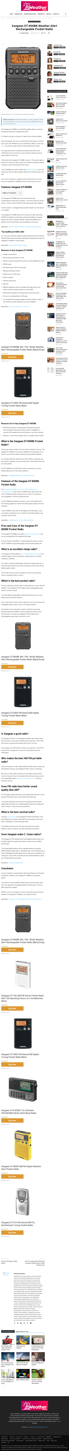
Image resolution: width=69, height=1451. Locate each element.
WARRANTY (49, 1437)
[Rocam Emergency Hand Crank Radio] (50, 129)
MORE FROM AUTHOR (22, 1331)
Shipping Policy (57, 1437)
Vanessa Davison (25, 33)
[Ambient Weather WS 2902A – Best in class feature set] (50, 160)
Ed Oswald (57, 52)
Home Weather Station (30, 14)
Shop (48, 1440)
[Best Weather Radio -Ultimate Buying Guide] (34, 1410)
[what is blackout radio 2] (23, 1373)
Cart (9, 1442)
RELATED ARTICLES (8, 1331)
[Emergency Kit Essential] (38, 1340)
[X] (32, 37)
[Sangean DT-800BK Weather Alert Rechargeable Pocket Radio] (50, 223)
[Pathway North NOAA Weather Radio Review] (50, 176)
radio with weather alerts (32, 534)
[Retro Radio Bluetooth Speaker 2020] (38, 1356)
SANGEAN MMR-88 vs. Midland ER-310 (21, 475)
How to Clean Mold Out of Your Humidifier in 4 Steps (7, 1381)
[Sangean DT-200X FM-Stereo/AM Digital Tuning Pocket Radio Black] (23, 367)
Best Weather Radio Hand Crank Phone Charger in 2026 (6, 1347)
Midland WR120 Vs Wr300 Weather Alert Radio (61, 207)
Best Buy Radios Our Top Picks (19, 306)
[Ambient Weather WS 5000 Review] (50, 135)
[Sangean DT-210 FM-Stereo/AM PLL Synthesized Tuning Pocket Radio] (23, 1187)
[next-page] (5, 1387)
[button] (65, 14)
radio (2, 146)
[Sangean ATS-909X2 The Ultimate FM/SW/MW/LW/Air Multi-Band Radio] (23, 1075)
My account (19, 1437)
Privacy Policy (40, 1437)
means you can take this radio (26, 778)
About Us (48, 14)
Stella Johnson (58, 65)
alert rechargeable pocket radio (30, 554)
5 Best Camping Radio (16, 863)
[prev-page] (2, 1387)
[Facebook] (28, 37)
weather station (31, 169)
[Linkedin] (21, 1323)
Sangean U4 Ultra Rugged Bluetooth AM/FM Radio (25, 899)
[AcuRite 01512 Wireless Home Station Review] (50, 121)
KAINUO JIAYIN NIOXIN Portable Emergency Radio (25, 227)
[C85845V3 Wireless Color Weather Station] (50, 183)
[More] (41, 37)
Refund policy (4, 1438)
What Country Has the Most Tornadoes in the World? (7, 1364)
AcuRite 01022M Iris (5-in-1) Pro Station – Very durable (62, 191)
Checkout (3, 1442)
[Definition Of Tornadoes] (7, 1356)
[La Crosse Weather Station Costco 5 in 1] (50, 98)
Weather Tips (41, 14)
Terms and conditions (15, 1438)
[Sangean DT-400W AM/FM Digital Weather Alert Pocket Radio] (23, 1131)
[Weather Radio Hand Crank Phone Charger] (7, 1340)
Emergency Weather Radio (12, 18)
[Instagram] (18, 1323)
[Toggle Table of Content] (19, 193)
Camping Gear (18, 14)
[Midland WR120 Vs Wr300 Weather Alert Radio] (50, 206)
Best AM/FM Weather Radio (18, 245)
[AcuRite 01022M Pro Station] (50, 192)
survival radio (11, 817)
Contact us (56, 14)
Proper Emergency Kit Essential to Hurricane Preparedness (37, 1347)
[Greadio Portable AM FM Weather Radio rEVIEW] (50, 113)
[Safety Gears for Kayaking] (23, 1340)
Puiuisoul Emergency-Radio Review (9, 1262)
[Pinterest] (36, 37)
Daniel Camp (58, 45)
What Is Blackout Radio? (22, 1379)
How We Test (4, 1437)
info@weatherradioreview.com (38, 1427)
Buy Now (12, 357)
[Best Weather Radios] (50, 104)
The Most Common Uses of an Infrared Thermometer (37, 1381)
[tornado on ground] (23, 1356)
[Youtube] (31, 1323)
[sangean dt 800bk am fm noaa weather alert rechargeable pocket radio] (23, 78)
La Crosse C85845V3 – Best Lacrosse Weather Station (61, 182)
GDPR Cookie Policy (48, 1438)
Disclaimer (12, 1437)
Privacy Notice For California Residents (31, 1438)
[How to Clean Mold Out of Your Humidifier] (7, 1373)
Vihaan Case (58, 79)
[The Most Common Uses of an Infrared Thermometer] (38, 1373)
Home (11, 14)
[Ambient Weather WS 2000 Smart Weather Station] (50, 151)
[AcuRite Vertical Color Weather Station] (50, 168)
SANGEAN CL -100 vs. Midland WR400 (21, 520)
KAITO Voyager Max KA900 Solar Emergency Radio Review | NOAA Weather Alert (35, 1263)
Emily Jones (57, 59)
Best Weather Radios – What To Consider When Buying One (62, 105)
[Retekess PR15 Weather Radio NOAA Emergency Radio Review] (50, 143)
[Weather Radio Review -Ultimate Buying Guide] (34, 6)
